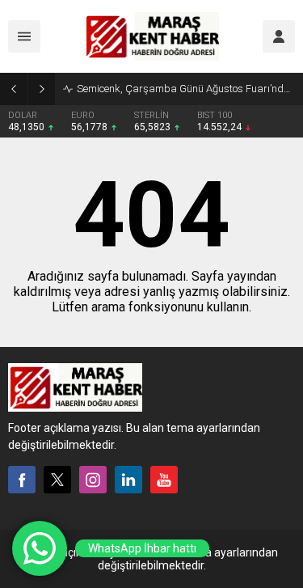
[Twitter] (57, 479)
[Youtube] (164, 479)
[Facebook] (22, 479)
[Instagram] (93, 479)
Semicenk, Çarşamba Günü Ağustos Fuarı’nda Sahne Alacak (186, 88)
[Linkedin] (128, 479)
